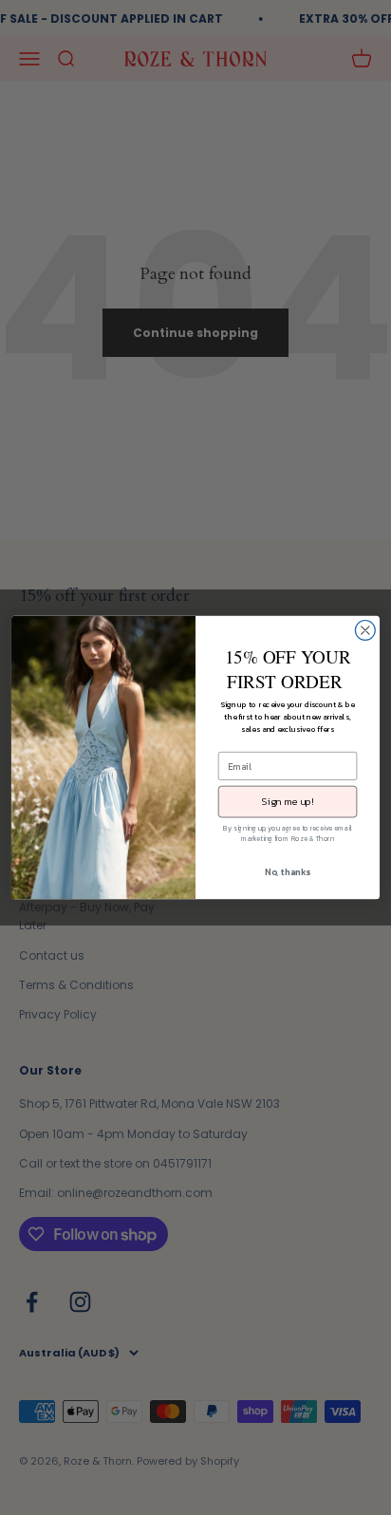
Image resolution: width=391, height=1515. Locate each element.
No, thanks (287, 871)
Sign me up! (287, 801)
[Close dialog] (365, 631)
